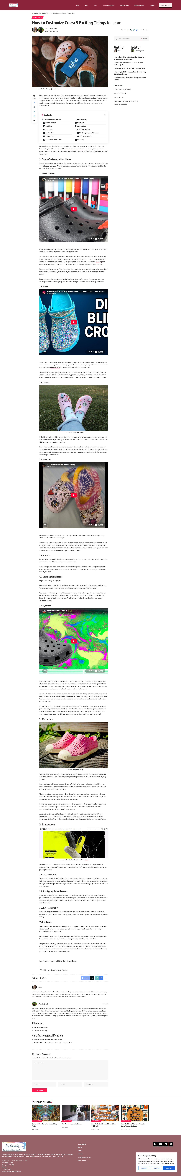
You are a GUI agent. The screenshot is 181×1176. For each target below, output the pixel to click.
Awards (80, 1154)
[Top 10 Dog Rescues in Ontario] (76, 1113)
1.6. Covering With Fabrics (54, 139)
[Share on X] (131, 29)
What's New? (37, 17)
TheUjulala (75, 769)
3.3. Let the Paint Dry (85, 136)
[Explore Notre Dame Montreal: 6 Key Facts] (46, 1113)
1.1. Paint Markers (50, 122)
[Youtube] (160, 1144)
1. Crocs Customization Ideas (52, 119)
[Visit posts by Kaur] (34, 987)
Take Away (80, 140)
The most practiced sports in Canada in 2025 (130, 68)
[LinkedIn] (107, 1004)
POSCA (98, 262)
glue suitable (55, 367)
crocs (48, 970)
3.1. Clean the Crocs (84, 129)
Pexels (81, 432)
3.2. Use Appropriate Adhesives (88, 133)
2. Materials (80, 123)
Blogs (80, 1147)
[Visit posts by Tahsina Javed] (34, 1004)
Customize (144, 1168)
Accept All (169, 1168)
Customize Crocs (56, 970)
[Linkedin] (165, 1144)
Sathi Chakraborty (69, 961)
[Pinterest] (170, 1144)
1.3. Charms (49, 129)
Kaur (46, 28)
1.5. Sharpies (50, 136)
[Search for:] (129, 38)
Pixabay (81, 769)
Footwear (65, 970)
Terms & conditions (84, 1157)
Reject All (157, 1168)
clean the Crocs (66, 878)
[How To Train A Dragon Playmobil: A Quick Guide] (105, 1113)
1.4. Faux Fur (50, 133)
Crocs (86, 860)
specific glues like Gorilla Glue (75, 900)
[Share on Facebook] (128, 29)
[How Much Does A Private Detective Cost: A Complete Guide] (135, 1113)
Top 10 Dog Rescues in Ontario (72, 1124)
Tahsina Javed (53, 28)
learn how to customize (74, 149)
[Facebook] (155, 1144)
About (80, 1150)
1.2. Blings (49, 126)
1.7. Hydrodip (83, 119)
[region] (156, 1162)
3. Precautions (81, 126)
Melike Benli (75, 432)
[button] (133, 29)
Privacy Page (82, 1160)
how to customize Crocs (52, 946)
